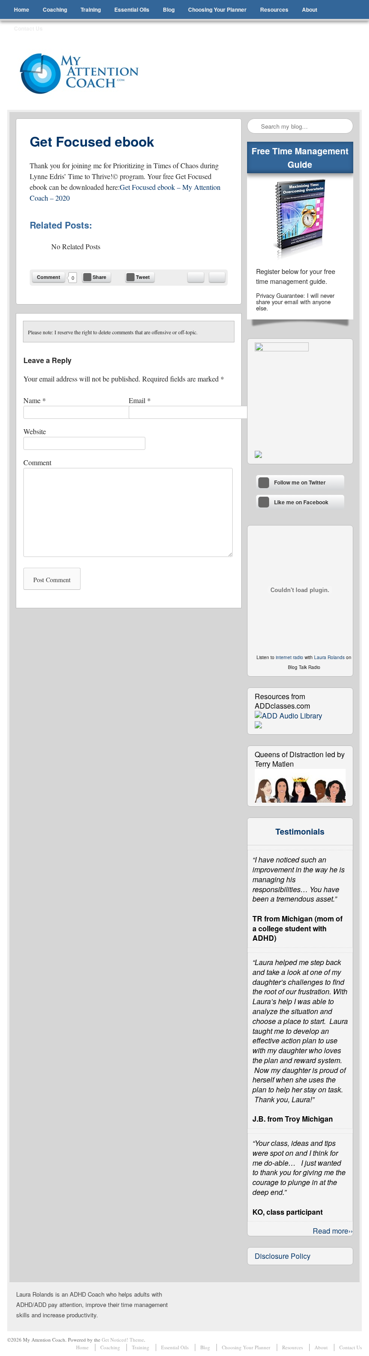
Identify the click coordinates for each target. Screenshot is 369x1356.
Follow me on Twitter (300, 482)
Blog (169, 9)
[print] (217, 277)
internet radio (289, 657)
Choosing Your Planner (217, 9)
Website (34, 431)
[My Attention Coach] (85, 74)
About (309, 9)
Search (255, 126)
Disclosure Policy (282, 1256)
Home (21, 9)
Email (140, 400)
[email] (196, 277)
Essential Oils (131, 9)
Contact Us (28, 28)
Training (91, 9)
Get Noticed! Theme (123, 1339)
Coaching (55, 9)
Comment (48, 277)
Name (34, 400)
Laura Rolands (329, 657)
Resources (274, 9)
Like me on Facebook (301, 502)
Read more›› (333, 1231)
